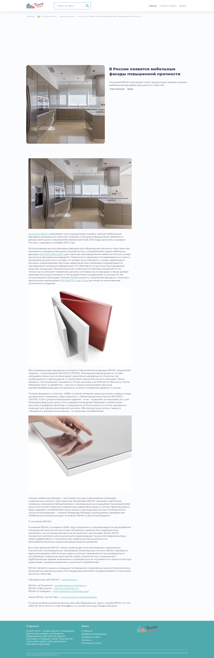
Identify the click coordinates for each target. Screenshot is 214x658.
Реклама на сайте (91, 637)
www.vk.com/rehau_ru (66, 588)
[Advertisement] (107, 43)
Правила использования (94, 634)
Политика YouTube (91, 643)
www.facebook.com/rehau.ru (70, 585)
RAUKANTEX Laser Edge (74, 280)
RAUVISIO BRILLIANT (51, 254)
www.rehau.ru (69, 579)
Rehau (130, 88)
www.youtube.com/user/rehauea (79, 597)
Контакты (86, 640)
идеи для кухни (117, 88)
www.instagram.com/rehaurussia (71, 591)
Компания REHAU (38, 233)
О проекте (87, 631)
